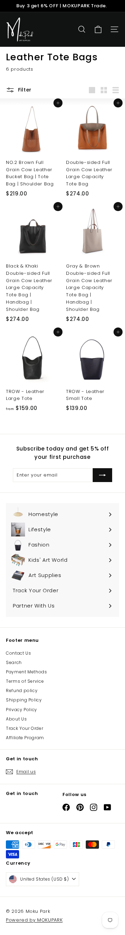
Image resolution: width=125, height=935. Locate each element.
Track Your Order (24, 728)
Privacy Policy (21, 710)
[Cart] (98, 29)
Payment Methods (26, 672)
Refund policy (22, 690)
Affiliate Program (25, 738)
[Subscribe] (102, 475)
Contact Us (18, 653)
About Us (16, 719)
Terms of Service (25, 681)
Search (14, 662)
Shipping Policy (24, 700)
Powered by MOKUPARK (34, 920)
